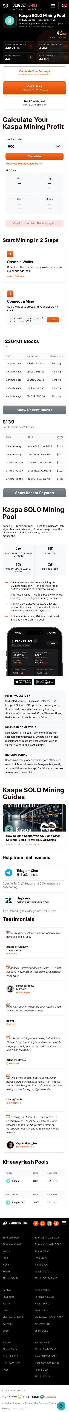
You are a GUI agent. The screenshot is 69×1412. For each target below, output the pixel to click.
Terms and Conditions (48, 1403)
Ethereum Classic (12, 1244)
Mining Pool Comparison (13, 1403)
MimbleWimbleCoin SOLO (49, 1317)
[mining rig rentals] (48, 1396)
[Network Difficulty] (65, 46)
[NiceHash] (28, 1396)
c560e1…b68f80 (35, 371)
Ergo (5, 1257)
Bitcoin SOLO (42, 1376)
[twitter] (36, 1223)
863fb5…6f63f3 (35, 379)
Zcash (6, 1271)
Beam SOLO (41, 1330)
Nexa (6, 1264)
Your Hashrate (13, 139)
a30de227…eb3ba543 (39, 462)
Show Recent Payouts (34, 493)
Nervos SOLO (42, 1342)
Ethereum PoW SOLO (46, 1237)
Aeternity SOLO (43, 1323)
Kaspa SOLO (18, 1202)
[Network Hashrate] (30, 46)
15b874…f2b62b (35, 363)
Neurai (6, 1303)
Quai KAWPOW (11, 1362)
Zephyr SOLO (42, 1289)
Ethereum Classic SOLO (48, 1244)
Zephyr (7, 1289)
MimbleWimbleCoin (13, 1317)
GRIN (6, 1310)
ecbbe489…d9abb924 (40, 446)
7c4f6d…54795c (35, 388)
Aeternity (8, 1323)
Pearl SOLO (41, 1369)
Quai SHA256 (10, 1356)
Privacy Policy (31, 1403)
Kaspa (15, 1180)
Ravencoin (9, 1296)
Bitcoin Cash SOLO (45, 1349)
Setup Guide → (16, 276)
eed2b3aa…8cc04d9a (39, 454)
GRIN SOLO (41, 1310)
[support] (61, 1406)
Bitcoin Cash (10, 1349)
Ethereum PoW (11, 1237)
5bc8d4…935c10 (36, 396)
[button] (53, 5)
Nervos (7, 1342)
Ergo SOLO (40, 1257)
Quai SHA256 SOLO (46, 1356)
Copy (52, 319)
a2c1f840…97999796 (39, 478)
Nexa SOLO (41, 1264)
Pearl (5, 1369)
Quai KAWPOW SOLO (46, 1362)
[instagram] (42, 1223)
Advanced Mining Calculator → (23, 163)
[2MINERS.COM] (6, 6)
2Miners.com (19, 1390)
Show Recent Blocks (35, 410)
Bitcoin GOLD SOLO (45, 1278)
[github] (49, 1223)
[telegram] (56, 1223)
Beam (6, 1330)
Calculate (34, 156)
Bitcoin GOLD (10, 1278)
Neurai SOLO (42, 1303)
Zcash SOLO (41, 1271)
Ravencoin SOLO (44, 1296)
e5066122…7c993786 (39, 470)
